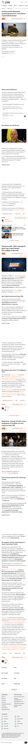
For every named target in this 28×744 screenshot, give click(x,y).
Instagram (6, 723)
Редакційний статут (18, 701)
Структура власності (6, 704)
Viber (5, 721)
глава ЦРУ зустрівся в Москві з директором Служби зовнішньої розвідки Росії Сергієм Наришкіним (13, 378)
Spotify (18, 721)
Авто (15, 667)
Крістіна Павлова (7, 406)
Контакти (4, 700)
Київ (15, 678)
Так (26, 742)
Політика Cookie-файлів (18, 706)
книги (10, 653)
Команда (4, 705)
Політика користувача (19, 696)
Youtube (6, 716)
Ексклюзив (4, 678)
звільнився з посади (18, 210)
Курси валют (5, 707)
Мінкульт (4, 653)
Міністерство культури (11, 570)
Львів (3, 683)
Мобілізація (17, 683)
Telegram (6, 718)
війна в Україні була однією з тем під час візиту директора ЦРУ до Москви (13, 393)
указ (24, 213)
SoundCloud (20, 723)
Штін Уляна (6, 659)
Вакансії (4, 698)
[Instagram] (5, 410)
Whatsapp (6, 728)
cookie (10, 742)
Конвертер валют (6, 709)
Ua (22, 2)
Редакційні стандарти (19, 703)
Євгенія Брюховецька (8, 220)
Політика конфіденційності (18, 699)
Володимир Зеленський (7, 213)
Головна (3, 8)
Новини (10, 5)
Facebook (6, 726)
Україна (5, 5)
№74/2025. (12, 53)
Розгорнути (14, 689)
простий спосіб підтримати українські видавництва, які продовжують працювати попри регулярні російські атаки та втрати (14, 647)
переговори (22, 400)
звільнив (16, 42)
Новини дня (9, 8)
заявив (15, 290)
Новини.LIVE (16, 292)
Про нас (3, 696)
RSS (18, 726)
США (16, 400)
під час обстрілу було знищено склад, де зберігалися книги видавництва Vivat (14, 622)
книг (3, 454)
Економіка (20, 5)
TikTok (18, 716)
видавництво (17, 653)
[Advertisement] (14, 72)
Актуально (4, 667)
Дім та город (5, 673)
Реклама (4, 702)
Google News (20, 718)
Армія (15, 5)
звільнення (17, 213)
